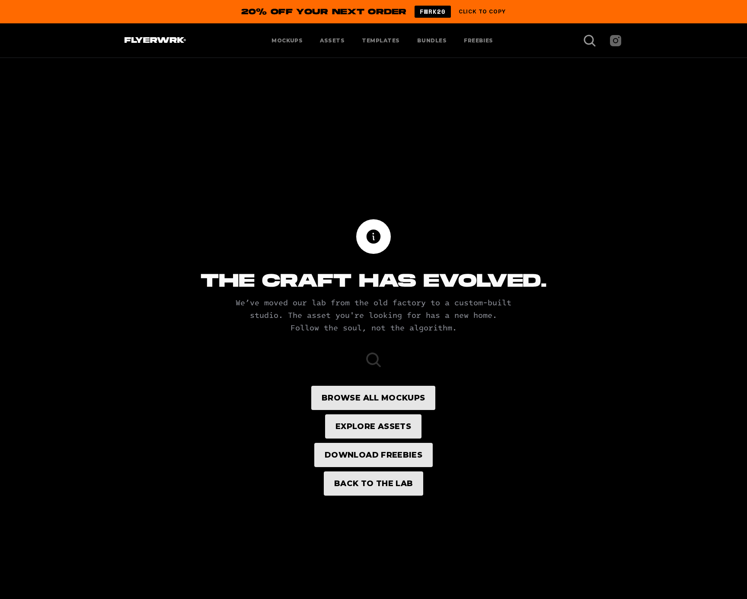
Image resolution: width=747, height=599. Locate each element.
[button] (373, 11)
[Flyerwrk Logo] (154, 40)
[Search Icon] (589, 40)
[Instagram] (615, 41)
